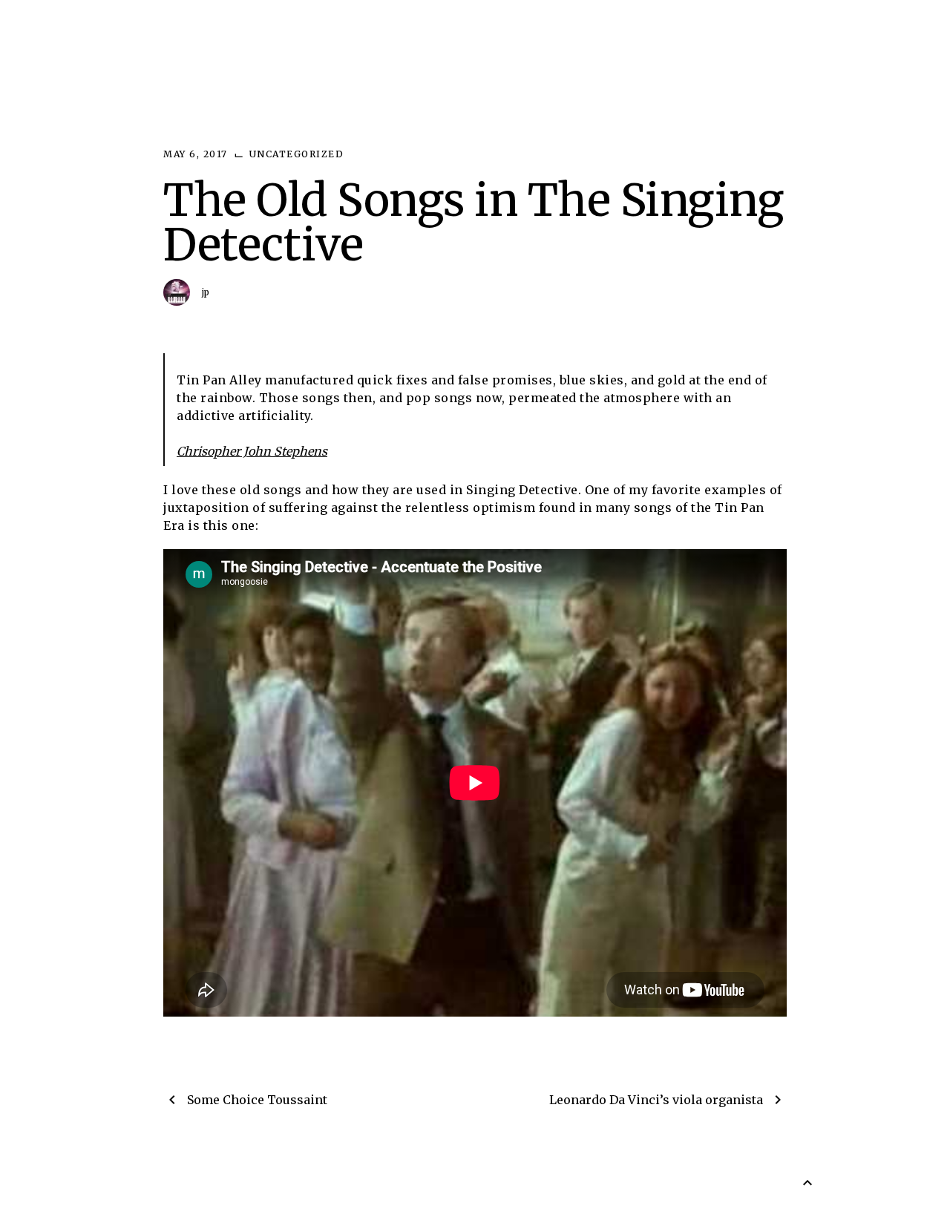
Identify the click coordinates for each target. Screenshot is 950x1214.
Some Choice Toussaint (257, 1099)
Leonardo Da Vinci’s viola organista (656, 1099)
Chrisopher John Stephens (252, 451)
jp (206, 292)
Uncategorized (296, 154)
